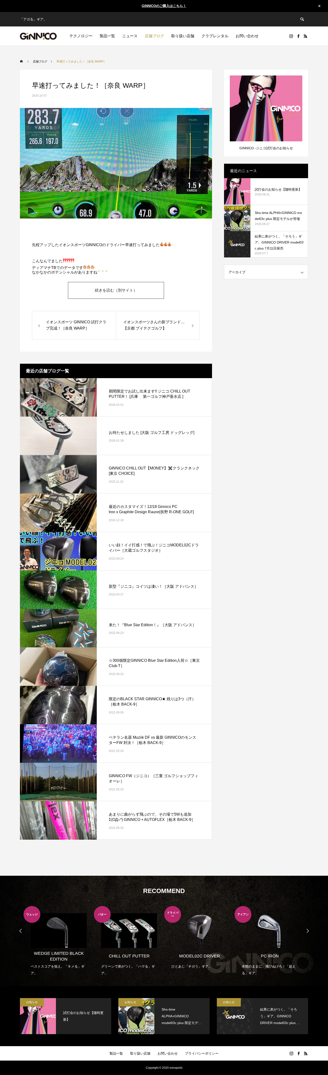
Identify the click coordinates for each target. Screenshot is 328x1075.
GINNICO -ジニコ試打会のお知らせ (266, 148)
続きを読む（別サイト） (116, 290)
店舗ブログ (154, 36)
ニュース (130, 36)
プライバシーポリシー (202, 1053)
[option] (59, 941)
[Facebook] (298, 36)
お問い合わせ (247, 36)
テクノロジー (80, 36)
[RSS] (305, 36)
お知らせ (32, 1002)
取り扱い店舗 (182, 36)
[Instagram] (291, 36)
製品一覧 (107, 36)
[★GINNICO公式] (38, 36)
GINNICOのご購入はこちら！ (164, 6)
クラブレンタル (214, 36)
